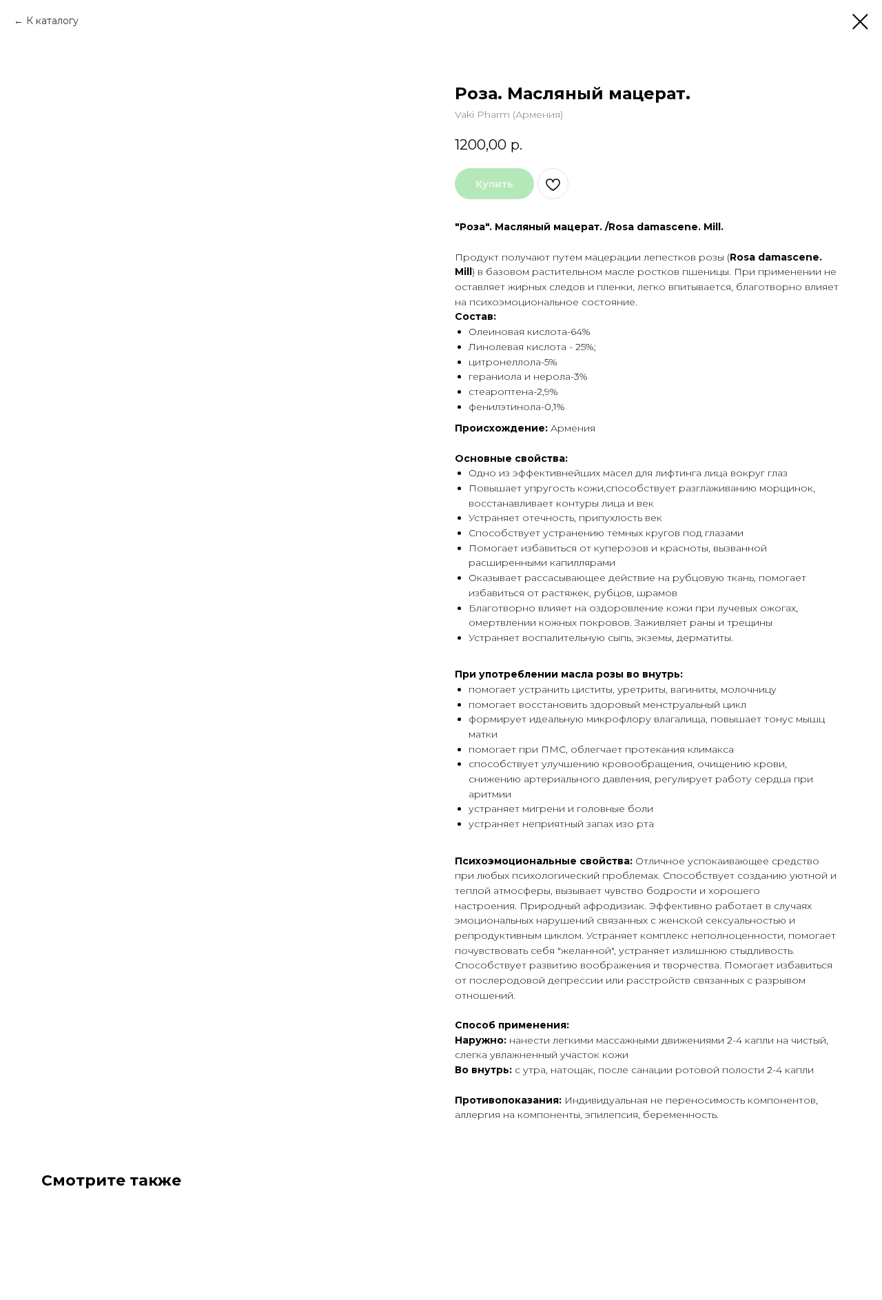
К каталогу (52, 20)
